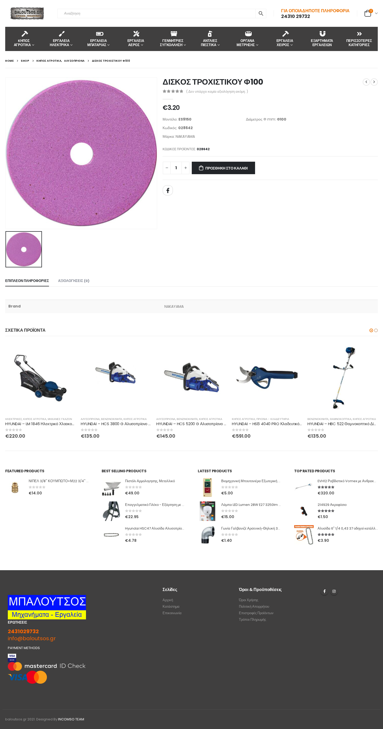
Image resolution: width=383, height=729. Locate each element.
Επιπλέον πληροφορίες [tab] (27, 280)
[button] (371, 330)
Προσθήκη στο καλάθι (226, 168)
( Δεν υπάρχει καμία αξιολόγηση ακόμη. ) (217, 91)
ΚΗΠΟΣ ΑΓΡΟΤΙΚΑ (34, 419)
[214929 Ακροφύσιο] (304, 511)
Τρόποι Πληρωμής (252, 619)
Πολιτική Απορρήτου (254, 606)
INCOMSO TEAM (71, 719)
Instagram (334, 591)
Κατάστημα (171, 606)
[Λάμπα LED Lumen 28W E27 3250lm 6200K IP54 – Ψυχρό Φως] (207, 511)
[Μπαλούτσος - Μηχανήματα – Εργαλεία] (27, 13)
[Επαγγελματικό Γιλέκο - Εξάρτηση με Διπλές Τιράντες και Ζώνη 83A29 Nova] (111, 511)
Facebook (168, 190)
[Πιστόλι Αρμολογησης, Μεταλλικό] (111, 487)
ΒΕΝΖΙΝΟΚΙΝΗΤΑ (111, 419)
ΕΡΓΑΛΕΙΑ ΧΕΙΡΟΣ (284, 42)
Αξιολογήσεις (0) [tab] (73, 280)
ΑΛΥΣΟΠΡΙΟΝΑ (90, 419)
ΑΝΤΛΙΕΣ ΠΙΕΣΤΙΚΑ (209, 42)
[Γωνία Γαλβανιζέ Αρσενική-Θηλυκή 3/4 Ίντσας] (207, 535)
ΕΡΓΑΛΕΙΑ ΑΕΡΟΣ (135, 42)
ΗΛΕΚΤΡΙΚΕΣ (13, 419)
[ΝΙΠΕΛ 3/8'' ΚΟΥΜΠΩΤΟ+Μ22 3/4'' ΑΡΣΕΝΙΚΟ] (15, 487)
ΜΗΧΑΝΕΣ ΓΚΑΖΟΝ (60, 419)
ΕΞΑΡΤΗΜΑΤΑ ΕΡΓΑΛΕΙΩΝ (322, 42)
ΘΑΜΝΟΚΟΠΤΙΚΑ (340, 419)
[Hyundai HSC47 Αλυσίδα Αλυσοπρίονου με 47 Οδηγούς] (111, 535)
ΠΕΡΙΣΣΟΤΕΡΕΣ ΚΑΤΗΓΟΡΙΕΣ (359, 42)
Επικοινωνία (172, 613)
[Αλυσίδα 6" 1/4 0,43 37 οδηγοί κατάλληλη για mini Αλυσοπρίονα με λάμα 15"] (304, 535)
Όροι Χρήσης (248, 600)
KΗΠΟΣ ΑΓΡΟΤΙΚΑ (22, 42)
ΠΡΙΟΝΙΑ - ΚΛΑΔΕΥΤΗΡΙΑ (272, 419)
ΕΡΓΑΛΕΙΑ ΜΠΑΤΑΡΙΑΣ (97, 42)
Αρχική (168, 600)
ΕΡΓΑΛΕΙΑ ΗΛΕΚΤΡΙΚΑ (59, 42)
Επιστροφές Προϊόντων (256, 613)
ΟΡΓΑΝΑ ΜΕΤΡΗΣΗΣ (246, 42)
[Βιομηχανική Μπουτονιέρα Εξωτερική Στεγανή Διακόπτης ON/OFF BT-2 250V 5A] (207, 487)
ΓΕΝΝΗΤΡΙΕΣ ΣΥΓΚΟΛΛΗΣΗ (171, 42)
